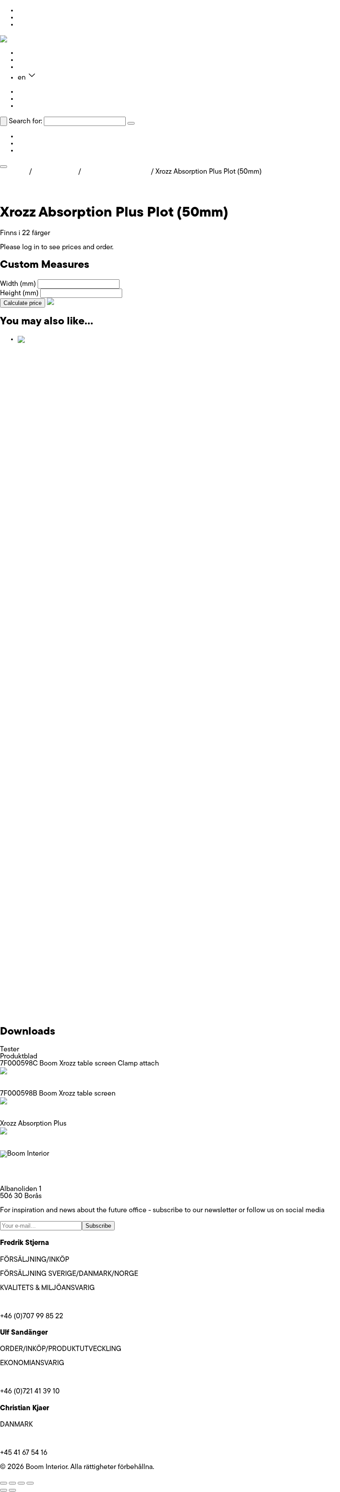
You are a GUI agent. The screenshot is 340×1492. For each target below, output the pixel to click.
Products (31, 53)
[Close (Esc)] (30, 1483)
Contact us (34, 67)
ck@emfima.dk (22, 1439)
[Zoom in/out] (3, 1483)
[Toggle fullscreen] (12, 1483)
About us (31, 60)
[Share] (21, 1483)
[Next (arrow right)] (12, 1490)
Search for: (25, 121)
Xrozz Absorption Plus (116, 171)
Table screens (55, 171)
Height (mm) (19, 293)
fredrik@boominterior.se (36, 1302)
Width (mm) (18, 284)
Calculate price (23, 303)
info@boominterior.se (33, 1168)
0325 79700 (19, 1175)
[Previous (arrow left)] (3, 1490)
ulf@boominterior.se (31, 1377)
